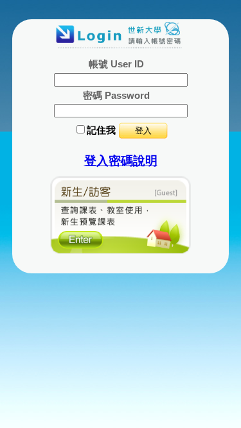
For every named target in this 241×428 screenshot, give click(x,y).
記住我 (101, 129)
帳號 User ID (116, 63)
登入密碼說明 (120, 160)
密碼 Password (116, 95)
